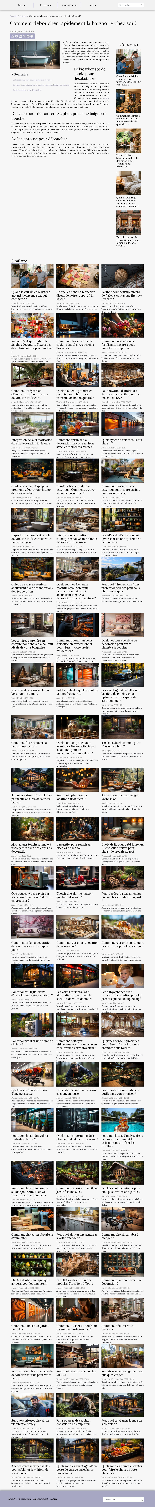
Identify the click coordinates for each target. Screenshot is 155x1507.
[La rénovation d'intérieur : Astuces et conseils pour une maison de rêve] (122, 375)
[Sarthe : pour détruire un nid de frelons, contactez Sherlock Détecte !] (122, 276)
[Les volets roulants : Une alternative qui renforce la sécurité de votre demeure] (77, 976)
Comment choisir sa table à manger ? (119, 1236)
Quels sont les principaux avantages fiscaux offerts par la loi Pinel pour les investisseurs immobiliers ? (76, 748)
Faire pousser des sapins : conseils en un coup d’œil (73, 1422)
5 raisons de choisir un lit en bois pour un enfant (30, 692)
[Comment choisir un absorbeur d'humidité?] (32, 1218)
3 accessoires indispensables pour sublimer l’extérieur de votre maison (30, 1469)
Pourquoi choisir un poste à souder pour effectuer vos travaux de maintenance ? (29, 1191)
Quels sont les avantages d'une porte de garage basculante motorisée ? (77, 1469)
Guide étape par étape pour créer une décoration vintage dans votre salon (31, 489)
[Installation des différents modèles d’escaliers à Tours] (77, 1264)
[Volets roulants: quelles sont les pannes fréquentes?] (77, 674)
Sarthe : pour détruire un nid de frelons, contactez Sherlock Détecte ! (121, 295)
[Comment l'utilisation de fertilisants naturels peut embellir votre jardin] (122, 325)
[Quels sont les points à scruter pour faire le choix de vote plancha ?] (122, 1450)
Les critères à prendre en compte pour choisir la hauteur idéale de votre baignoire (32, 644)
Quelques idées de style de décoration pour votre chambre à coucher (119, 644)
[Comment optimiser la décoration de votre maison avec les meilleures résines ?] (77, 424)
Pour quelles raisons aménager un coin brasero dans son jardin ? (122, 897)
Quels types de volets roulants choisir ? (121, 441)
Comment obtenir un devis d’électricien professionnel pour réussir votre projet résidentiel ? (74, 646)
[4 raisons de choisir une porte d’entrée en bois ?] (122, 727)
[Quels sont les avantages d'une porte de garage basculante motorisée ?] (77, 1450)
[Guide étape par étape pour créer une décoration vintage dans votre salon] (32, 470)
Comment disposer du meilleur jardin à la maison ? (77, 1190)
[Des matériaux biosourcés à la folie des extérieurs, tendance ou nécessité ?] (128, 140)
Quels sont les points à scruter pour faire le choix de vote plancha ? (121, 1469)
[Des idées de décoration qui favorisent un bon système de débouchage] (122, 519)
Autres (93, 5)
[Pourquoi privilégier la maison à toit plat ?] (122, 1404)
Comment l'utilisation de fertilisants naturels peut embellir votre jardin (118, 344)
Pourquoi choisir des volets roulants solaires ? (29, 1137)
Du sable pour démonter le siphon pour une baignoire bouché (41, 85)
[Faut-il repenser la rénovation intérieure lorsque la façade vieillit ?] (128, 222)
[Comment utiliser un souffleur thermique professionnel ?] (77, 1310)
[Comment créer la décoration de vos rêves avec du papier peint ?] (32, 927)
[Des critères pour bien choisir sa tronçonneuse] (77, 1074)
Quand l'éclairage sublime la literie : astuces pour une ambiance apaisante (127, 201)
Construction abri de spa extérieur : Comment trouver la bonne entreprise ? (76, 489)
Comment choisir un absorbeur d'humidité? (32, 1236)
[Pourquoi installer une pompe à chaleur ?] (32, 1025)
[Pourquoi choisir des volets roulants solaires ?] (32, 1120)
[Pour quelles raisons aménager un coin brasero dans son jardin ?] (122, 878)
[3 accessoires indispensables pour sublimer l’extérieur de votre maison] (32, 1450)
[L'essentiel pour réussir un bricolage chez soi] (77, 828)
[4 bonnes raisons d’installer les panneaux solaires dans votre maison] (32, 779)
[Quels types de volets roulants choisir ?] (122, 424)
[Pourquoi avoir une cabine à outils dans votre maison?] (122, 1074)
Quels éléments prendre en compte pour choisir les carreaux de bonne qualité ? (75, 394)
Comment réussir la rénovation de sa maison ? (77, 944)
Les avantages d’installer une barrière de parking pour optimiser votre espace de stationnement (120, 695)
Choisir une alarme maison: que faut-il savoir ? (74, 895)
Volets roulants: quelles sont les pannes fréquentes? (77, 692)
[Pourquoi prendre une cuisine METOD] (77, 1355)
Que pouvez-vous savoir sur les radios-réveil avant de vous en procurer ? (32, 897)
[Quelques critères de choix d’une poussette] (32, 1074)
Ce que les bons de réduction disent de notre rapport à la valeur (75, 295)
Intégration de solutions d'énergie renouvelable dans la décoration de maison (76, 538)
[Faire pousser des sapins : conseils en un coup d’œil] (77, 1404)
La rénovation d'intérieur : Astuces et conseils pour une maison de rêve (120, 394)
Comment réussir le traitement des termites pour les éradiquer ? (122, 946)
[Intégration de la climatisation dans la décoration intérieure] (32, 424)
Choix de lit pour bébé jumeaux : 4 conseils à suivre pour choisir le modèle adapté (122, 848)
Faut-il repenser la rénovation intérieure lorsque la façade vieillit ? (128, 241)
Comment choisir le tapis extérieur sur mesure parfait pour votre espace (120, 489)
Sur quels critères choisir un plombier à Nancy (30, 1422)
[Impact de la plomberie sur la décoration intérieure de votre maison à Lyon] (32, 519)
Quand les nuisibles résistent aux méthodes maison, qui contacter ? (128, 80)
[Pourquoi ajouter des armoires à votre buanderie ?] (77, 1218)
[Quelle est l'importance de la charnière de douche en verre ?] (77, 1120)
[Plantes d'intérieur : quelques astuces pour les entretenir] (32, 1264)
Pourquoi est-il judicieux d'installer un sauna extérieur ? (32, 993)
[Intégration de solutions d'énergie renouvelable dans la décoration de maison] (77, 519)
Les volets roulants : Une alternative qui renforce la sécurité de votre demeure (74, 995)
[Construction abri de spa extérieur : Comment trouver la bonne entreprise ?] (77, 470)
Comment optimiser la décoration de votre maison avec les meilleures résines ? (75, 443)
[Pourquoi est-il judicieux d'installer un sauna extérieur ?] (32, 976)
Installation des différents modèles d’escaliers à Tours (74, 1281)
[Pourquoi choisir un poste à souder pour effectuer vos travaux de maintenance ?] (32, 1172)
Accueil (13, 16)
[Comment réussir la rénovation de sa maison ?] (77, 927)
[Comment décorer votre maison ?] (122, 1310)
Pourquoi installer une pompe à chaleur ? (32, 1042)
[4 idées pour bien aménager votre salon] (122, 779)
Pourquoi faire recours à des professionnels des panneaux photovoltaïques (120, 588)
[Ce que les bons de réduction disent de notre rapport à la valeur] (77, 276)
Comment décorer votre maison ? (117, 1327)
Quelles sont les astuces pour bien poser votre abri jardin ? (120, 1190)
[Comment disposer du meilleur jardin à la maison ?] (77, 1172)
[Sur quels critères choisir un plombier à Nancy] (32, 1404)
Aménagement (69, 5)
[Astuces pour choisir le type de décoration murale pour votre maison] (32, 1355)
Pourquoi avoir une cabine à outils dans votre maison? (120, 1092)
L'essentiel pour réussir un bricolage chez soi (73, 846)
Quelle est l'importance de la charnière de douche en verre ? (77, 1137)
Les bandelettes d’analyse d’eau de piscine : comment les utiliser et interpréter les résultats (122, 1141)
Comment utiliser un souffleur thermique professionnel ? (76, 1327)
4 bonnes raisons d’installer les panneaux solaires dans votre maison (31, 799)
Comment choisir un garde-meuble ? (30, 1327)
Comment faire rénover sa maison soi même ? (29, 744)
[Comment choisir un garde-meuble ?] (32, 1310)
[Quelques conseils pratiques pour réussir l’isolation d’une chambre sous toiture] (122, 1025)
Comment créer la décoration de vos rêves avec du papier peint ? (31, 946)
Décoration (45, 5)
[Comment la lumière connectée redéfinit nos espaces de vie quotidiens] (128, 101)
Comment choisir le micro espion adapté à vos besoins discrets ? (75, 344)
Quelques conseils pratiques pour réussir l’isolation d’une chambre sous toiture (120, 1044)
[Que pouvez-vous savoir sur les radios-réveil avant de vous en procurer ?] (32, 878)
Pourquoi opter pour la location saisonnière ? (71, 797)
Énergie (21, 5)
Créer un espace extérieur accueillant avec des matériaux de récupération (32, 588)
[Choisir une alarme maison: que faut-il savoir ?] (77, 878)
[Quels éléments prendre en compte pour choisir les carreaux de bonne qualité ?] (77, 375)
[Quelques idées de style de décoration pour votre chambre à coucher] (122, 624)
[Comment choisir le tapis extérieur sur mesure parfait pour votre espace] (122, 470)
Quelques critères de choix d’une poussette (29, 1092)
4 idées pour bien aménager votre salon (120, 797)
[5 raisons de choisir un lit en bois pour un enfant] (32, 674)
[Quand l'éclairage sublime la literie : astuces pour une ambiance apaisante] (128, 182)
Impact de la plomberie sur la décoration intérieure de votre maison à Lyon (31, 538)
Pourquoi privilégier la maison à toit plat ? (121, 1422)
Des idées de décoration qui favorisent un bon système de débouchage (121, 538)
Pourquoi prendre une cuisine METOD (76, 1373)
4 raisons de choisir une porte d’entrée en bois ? (121, 744)
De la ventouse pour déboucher (27, 90)
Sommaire (21, 74)
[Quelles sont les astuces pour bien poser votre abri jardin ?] (122, 1172)
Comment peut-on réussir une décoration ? (122, 1281)
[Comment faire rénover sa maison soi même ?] (32, 727)
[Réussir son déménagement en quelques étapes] (122, 1355)
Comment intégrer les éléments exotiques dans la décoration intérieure (29, 394)
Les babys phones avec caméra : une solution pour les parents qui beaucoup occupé (121, 995)
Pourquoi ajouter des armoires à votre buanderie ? (76, 1236)
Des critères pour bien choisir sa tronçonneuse (76, 1092)
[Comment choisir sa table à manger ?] (122, 1218)
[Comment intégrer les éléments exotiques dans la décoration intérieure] (32, 375)
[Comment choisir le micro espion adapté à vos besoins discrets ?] (77, 325)
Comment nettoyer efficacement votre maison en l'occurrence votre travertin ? (76, 1044)
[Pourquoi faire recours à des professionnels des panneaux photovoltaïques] (122, 568)
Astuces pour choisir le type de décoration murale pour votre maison (32, 1375)
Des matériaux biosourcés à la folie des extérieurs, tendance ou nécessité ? (127, 161)
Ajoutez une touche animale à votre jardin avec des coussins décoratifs (31, 848)
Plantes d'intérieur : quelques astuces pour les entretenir (30, 1281)
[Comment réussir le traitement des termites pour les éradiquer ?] (122, 927)
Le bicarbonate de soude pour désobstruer (32, 80)
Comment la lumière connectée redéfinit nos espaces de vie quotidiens (128, 120)
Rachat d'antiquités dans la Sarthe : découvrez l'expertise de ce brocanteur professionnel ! (32, 346)
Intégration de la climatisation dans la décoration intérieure (31, 441)
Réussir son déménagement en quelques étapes (122, 1373)
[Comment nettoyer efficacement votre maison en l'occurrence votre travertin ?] (77, 1025)
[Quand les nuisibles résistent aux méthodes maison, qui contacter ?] (128, 61)
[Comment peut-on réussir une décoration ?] (122, 1264)
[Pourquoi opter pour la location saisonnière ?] (77, 779)
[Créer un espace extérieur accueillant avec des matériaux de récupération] (32, 568)
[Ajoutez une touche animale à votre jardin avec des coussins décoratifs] (32, 828)
